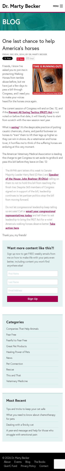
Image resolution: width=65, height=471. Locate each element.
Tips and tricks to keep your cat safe (25, 409)
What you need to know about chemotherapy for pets (30, 417)
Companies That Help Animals (22, 328)
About (7, 461)
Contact (43, 465)
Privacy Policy (28, 465)
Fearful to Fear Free (16, 340)
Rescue (10, 369)
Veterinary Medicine (17, 381)
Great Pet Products (16, 346)
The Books (39, 461)
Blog (27, 461)
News (9, 357)
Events (18, 461)
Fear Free (11, 334)
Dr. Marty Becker (21, 6)
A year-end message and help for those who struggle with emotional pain (29, 432)
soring (15, 127)
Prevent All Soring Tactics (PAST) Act (30, 112)
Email (32, 58)
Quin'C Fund (10, 465)
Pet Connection (14, 363)
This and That (13, 375)
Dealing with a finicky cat (20, 424)
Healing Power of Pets (18, 352)
